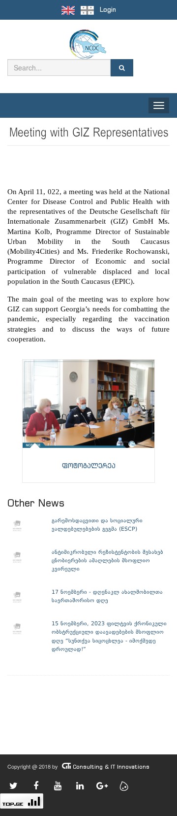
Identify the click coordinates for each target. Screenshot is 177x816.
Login (108, 9)
